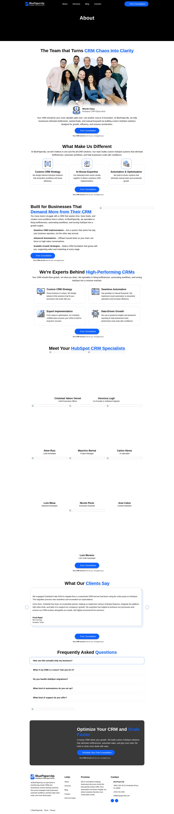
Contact (97, 4)
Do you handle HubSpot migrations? (50, 679)
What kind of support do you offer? (50, 697)
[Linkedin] (116, 800)
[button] (136, 3)
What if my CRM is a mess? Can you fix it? (53, 670)
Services (76, 4)
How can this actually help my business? (52, 661)
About (64, 4)
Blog (87, 4)
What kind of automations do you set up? (53, 688)
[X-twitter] (112, 800)
